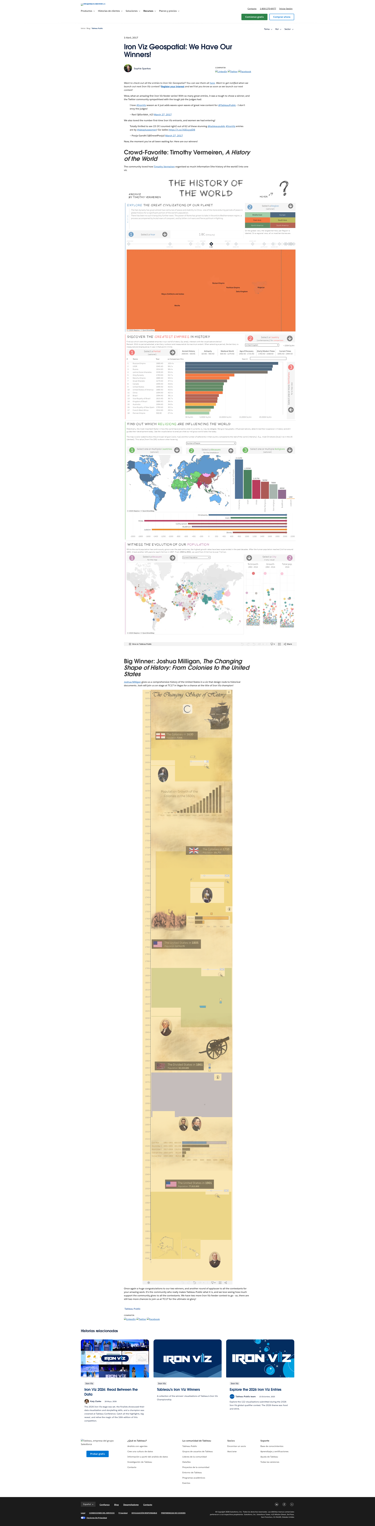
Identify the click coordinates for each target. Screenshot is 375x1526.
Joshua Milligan (132, 681)
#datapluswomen (147, 129)
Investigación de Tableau (139, 1462)
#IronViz (141, 105)
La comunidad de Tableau (196, 1440)
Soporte (264, 1440)
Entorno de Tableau (192, 1472)
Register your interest (172, 86)
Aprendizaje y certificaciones (274, 1451)
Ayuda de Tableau (269, 1456)
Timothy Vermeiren (164, 166)
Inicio (83, 28)
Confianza (105, 1504)
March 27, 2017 (163, 114)
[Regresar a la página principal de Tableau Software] (93, 3)
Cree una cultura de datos (140, 1451)
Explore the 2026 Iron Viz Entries (256, 1389)
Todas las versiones (269, 1462)
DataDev (186, 1462)
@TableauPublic (227, 105)
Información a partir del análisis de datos (147, 1456)
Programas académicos (193, 1477)
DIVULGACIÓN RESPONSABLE (144, 1513)
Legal (83, 1513)
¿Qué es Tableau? (137, 1440)
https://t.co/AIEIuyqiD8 (182, 129)
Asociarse (231, 1451)
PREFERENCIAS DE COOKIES (173, 1513)
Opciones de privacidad (97, 1517)
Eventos (186, 1483)
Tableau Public (97, 28)
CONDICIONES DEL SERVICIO (102, 1513)
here (212, 83)
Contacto (252, 8)
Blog (88, 28)
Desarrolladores (131, 1504)
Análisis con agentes (137, 1446)
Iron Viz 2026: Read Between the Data (111, 1392)
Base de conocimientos (271, 1446)
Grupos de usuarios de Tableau (197, 1451)
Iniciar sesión (286, 8)
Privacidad (123, 1513)
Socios (231, 1440)
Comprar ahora (281, 16)
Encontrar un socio (236, 1446)
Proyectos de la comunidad (195, 1467)
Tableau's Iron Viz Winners (178, 1389)
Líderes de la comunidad (194, 1456)
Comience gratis (254, 16)
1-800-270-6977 (268, 8)
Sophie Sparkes (142, 68)
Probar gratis (97, 1453)
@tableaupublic (216, 126)
